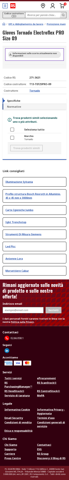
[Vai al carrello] (62, 6)
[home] (4, 24)
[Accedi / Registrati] (52, 6)
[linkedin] (6, 350)
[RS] (12, 5)
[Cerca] (63, 15)
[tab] (34, 101)
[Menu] (5, 5)
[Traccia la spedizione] (43, 6)
